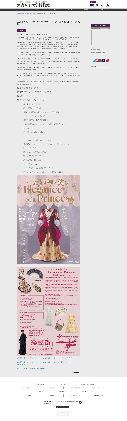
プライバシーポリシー (66, 412)
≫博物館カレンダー (104, 28)
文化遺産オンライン (63, 391)
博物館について (39, 9)
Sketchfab (52, 395)
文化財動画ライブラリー (99, 395)
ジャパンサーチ (40, 391)
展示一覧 (23, 13)
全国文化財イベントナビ (75, 395)
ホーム (24, 9)
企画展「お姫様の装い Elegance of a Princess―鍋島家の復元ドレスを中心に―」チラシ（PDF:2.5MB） (45, 358)
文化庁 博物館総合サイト (28, 387)
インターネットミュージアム (87, 391)
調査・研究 (70, 9)
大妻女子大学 (63, 384)
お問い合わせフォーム (63, 406)
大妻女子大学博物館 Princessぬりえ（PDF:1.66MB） (31, 368)
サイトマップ (59, 412)
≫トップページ (47, 403)
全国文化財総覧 (28, 395)
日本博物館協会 (52, 387)
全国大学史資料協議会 (75, 387)
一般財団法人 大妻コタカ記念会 (87, 384)
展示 (55, 9)
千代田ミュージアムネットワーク (99, 387)
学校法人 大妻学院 (40, 384)
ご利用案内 (101, 9)
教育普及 (86, 9)
